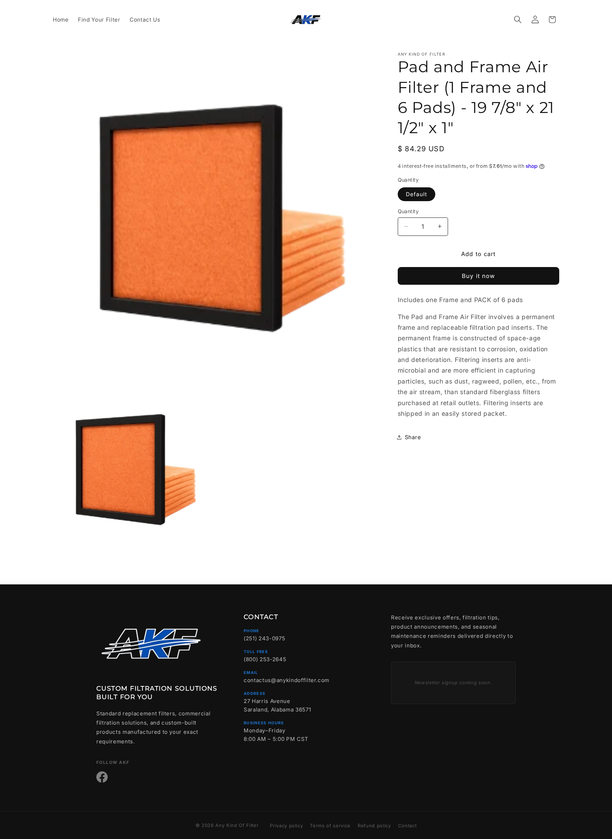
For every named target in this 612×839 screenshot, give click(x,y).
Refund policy (374, 825)
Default (416, 194)
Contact (407, 825)
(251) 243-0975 (264, 638)
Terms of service (330, 825)
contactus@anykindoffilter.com (286, 680)
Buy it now (478, 275)
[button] (517, 19)
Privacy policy (286, 825)
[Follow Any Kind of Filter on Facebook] (102, 777)
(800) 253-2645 (265, 659)
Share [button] (413, 436)
